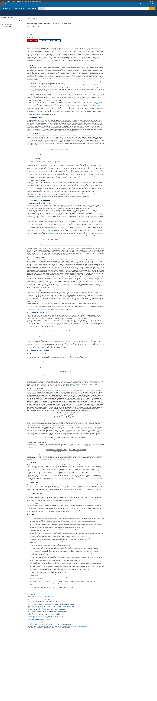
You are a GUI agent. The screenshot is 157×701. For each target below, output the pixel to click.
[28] (41, 71)
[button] (149, 1)
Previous (7, 22)
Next (19, 22)
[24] (53, 295)
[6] (87, 276)
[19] (66, 83)
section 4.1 (55, 390)
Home (28, 18)
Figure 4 (69, 357)
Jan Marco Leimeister (32, 36)
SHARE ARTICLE (44, 40)
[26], (99, 383)
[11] (38, 109)
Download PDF (33, 40)
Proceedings (34, 18)
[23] (48, 74)
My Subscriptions (8, 8)
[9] (27, 95)
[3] (102, 122)
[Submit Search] (152, 8)
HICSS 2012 (44, 18)
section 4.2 (75, 385)
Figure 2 (52, 233)
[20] (68, 168)
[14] (66, 406)
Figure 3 (54, 325)
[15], (64, 83)
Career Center (20, 1)
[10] (55, 76)
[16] (101, 321)
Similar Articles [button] (7, 26)
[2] (59, 171)
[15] (75, 177)
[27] (61, 163)
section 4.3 (88, 196)
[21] (56, 68)
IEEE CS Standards (11, 1)
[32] (97, 103)
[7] (57, 382)
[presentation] (83, 67)
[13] (79, 266)
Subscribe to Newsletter (36, 1)
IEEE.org (3, 1)
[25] (36, 260)
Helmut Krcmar (30, 37)
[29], (54, 76)
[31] (76, 135)
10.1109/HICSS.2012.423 (40, 28)
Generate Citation (54, 40)
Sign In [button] (153, 1)
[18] (50, 70)
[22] (73, 89)
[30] (38, 301)
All (41, 8)
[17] (41, 90)
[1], (52, 86)
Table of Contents (8, 24)
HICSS (39, 18)
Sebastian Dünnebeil (32, 33)
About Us (27, 1)
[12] (85, 265)
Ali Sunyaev (29, 34)
